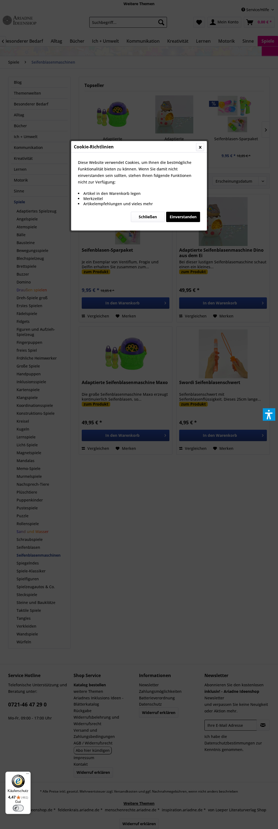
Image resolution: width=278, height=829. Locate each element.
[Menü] (27, 775)
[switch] (18, 808)
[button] (269, 414)
